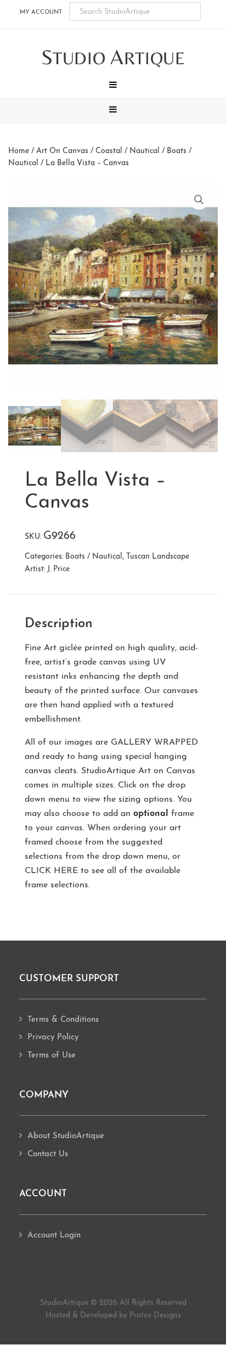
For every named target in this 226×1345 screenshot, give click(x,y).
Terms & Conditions (63, 1020)
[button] (113, 86)
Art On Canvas (62, 151)
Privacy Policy (52, 1037)
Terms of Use (51, 1055)
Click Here (51, 870)
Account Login (54, 1235)
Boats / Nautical (93, 557)
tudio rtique (113, 58)
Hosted (58, 1316)
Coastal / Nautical (127, 151)
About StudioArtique (65, 1136)
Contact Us (47, 1154)
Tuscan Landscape (157, 557)
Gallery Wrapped (154, 742)
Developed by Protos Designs (130, 1316)
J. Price (58, 569)
